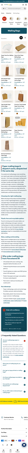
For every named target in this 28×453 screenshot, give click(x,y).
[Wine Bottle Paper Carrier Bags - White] (4, 87)
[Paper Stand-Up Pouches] (20, 122)
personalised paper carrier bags (11, 251)
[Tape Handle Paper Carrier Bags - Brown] (2, 113)
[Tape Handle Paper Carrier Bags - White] (4, 113)
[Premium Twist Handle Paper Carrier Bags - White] (15, 113)
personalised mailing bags (19, 249)
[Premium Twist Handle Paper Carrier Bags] (20, 96)
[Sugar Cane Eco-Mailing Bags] (7, 47)
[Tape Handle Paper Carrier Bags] (7, 96)
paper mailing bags (16, 300)
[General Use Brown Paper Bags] (7, 146)
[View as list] (25, 37)
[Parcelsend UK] (14, 401)
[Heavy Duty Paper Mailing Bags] (20, 47)
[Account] (23, 5)
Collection (8, 13)
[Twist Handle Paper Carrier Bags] (20, 70)
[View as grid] (21, 37)
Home (2, 13)
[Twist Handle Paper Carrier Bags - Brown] (15, 87)
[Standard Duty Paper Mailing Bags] (7, 122)
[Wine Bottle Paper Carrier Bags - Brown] (2, 87)
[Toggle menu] (2, 5)
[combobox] (14, 8)
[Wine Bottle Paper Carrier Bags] (7, 70)
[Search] (25, 8)
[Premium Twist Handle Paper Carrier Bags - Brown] (17, 113)
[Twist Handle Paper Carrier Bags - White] (17, 87)
